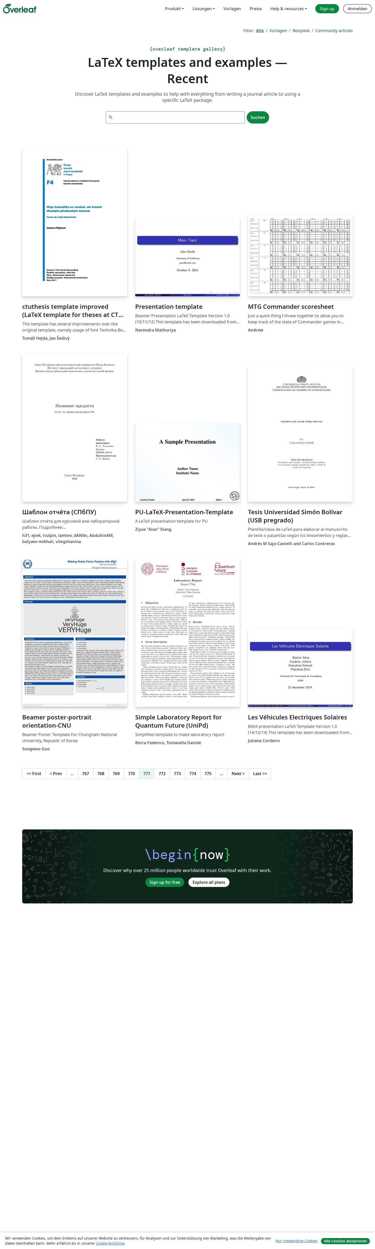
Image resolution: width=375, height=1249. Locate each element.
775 (208, 773)
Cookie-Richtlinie (110, 1243)
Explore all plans (209, 882)
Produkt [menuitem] (173, 8)
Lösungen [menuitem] (202, 8)
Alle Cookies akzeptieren (345, 1241)
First (34, 773)
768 (100, 773)
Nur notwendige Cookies (297, 1240)
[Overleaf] (19, 8)
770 (131, 773)
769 (116, 773)
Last (260, 773)
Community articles (334, 30)
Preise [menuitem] (256, 8)
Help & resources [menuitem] (287, 8)
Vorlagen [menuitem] (232, 8)
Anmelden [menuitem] (357, 8)
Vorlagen (278, 30)
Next (238, 773)
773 (177, 773)
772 (162, 773)
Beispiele (301, 30)
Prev (56, 773)
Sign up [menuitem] (327, 8)
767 (85, 773)
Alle (260, 30)
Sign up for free (164, 882)
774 (192, 773)
